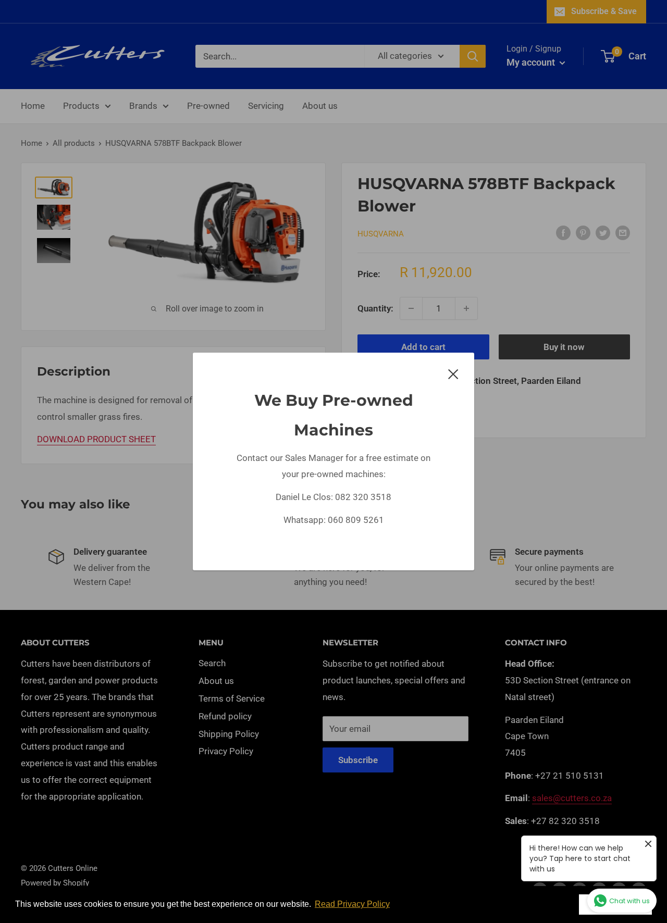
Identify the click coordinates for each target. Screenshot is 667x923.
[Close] (453, 373)
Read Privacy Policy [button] (352, 904)
